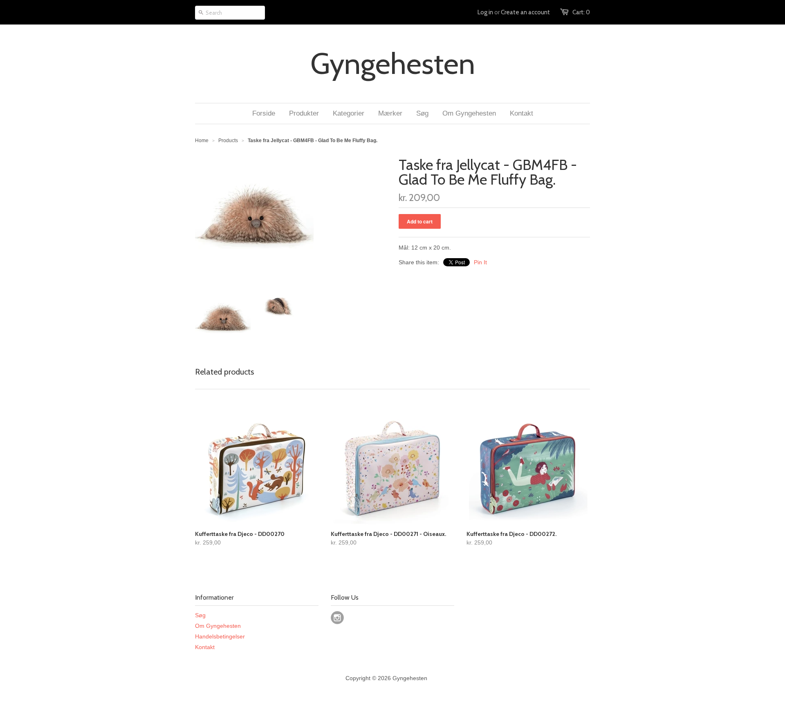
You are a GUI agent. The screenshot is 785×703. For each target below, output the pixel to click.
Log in (485, 12)
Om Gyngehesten (218, 626)
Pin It (480, 262)
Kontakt (205, 647)
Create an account (525, 12)
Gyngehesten (392, 63)
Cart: (581, 12)
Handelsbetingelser (220, 636)
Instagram (337, 617)
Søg (200, 615)
